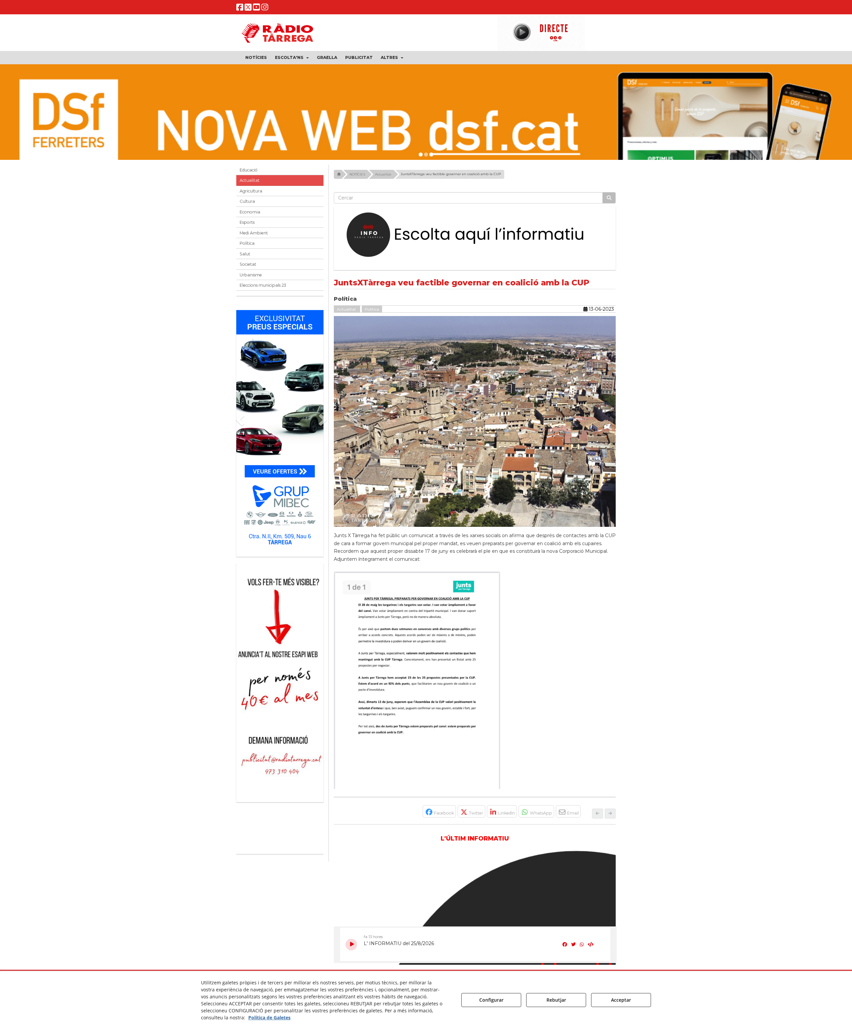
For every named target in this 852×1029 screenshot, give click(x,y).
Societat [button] (248, 264)
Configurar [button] (491, 1000)
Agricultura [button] (251, 190)
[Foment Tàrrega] (426, 128)
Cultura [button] (247, 201)
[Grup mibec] (279, 430)
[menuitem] (256, 57)
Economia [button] (250, 211)
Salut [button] (245, 253)
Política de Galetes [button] (269, 1017)
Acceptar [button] (621, 1000)
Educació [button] (249, 170)
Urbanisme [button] (251, 274)
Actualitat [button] (250, 180)
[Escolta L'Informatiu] (475, 235)
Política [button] (247, 243)
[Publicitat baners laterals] (279, 679)
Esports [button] (247, 222)
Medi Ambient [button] (254, 232)
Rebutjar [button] (556, 1000)
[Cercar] (609, 197)
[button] (239, 8)
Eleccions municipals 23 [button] (263, 285)
